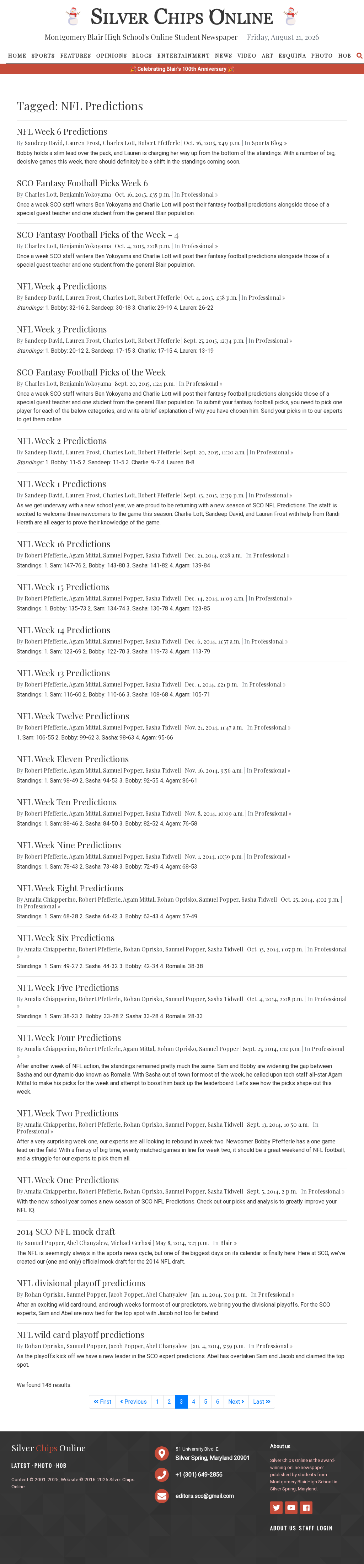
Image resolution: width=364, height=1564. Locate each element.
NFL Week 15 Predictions (63, 586)
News (223, 55)
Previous (135, 1401)
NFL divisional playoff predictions (81, 1282)
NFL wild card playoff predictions (80, 1334)
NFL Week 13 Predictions (63, 672)
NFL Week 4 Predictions (62, 286)
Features (75, 55)
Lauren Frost (83, 142)
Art (268, 55)
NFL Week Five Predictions (68, 987)
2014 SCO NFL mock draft (66, 1231)
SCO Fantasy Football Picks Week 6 (82, 182)
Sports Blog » (269, 142)
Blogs (142, 55)
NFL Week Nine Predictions (69, 844)
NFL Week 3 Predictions (62, 329)
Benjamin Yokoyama (85, 194)
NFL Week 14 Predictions (63, 629)
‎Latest (21, 1465)
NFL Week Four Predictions (69, 1037)
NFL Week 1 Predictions (61, 483)
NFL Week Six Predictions (65, 937)
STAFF (307, 1528)
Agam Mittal (84, 555)
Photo (322, 55)
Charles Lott (119, 142)
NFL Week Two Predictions (67, 1113)
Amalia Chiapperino (50, 899)
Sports (43, 55)
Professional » (199, 194)
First (104, 1401)
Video (247, 55)
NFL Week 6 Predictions (62, 131)
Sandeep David (44, 142)
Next (234, 1401)
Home (17, 55)
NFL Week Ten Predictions (67, 801)
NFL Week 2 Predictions (62, 440)
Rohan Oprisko (176, 899)
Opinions (111, 55)
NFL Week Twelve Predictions (73, 715)
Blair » (228, 1243)
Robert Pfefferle (159, 142)
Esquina (292, 55)
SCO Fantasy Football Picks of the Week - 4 (97, 234)
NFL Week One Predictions (68, 1179)
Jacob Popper (126, 1294)
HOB (345, 55)
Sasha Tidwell (163, 555)
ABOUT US (283, 1528)
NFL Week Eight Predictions (70, 887)
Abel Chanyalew (86, 1243)
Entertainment (183, 55)
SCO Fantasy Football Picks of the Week (91, 372)
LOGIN (325, 1528)
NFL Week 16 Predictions (63, 543)
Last (259, 1401)
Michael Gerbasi (130, 1243)
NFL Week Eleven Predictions (73, 758)
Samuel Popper (123, 555)
